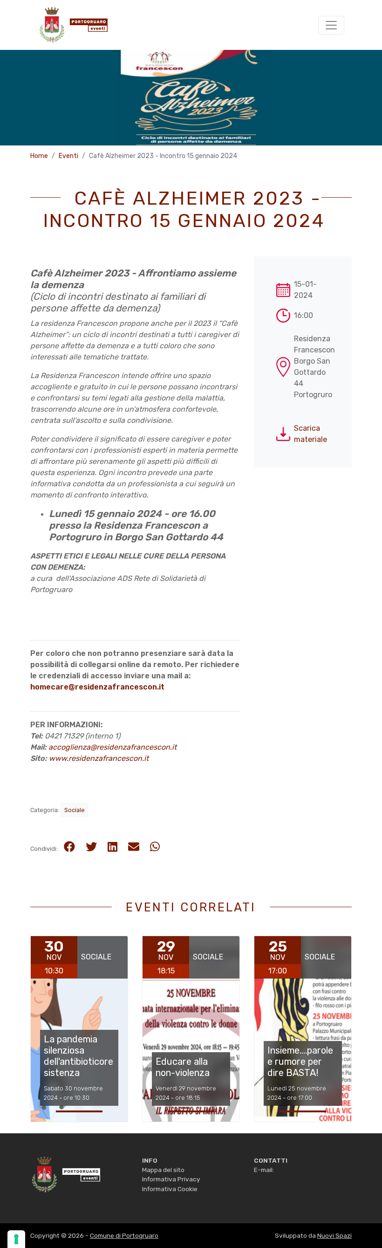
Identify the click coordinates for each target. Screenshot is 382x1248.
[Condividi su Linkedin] (112, 847)
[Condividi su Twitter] (91, 847)
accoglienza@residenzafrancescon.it (112, 747)
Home (39, 156)
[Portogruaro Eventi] (73, 25)
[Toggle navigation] (331, 25)
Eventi (68, 156)
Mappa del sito (163, 1169)
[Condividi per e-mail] (133, 847)
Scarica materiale (310, 434)
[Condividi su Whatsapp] (155, 847)
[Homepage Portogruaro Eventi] (65, 1174)
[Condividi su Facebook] (69, 847)
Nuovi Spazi (334, 1235)
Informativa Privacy (171, 1179)
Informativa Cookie (170, 1189)
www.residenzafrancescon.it (99, 758)
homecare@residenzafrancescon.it (97, 687)
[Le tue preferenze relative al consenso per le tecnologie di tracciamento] (16, 1239)
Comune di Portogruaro (124, 1235)
